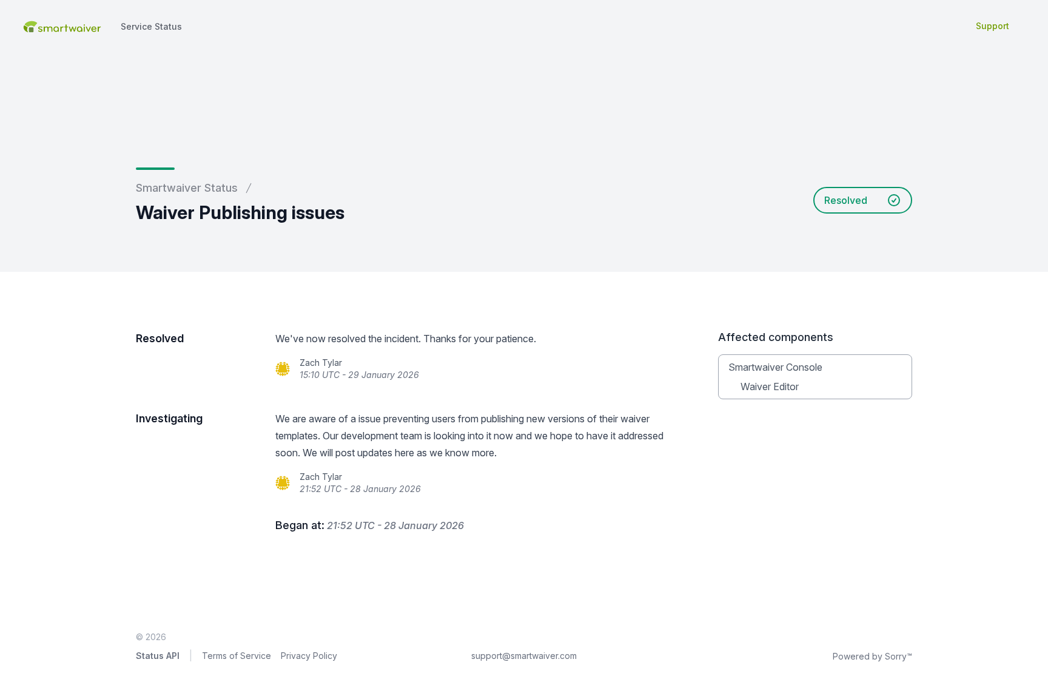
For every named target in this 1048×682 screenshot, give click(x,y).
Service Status (151, 26)
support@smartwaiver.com (524, 655)
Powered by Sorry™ (872, 656)
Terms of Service (236, 655)
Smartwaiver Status (187, 187)
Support (992, 26)
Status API (158, 655)
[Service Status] (61, 25)
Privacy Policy (309, 655)
